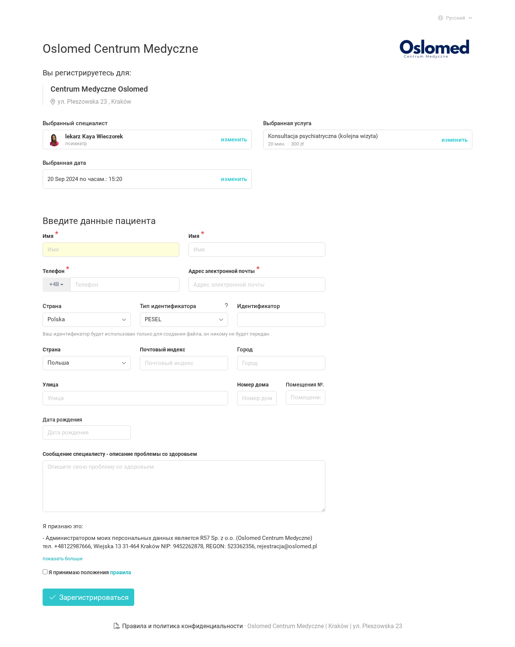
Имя (48, 236)
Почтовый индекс (162, 349)
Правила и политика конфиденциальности (182, 626)
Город (245, 349)
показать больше (63, 558)
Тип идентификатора (168, 306)
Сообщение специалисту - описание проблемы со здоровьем (120, 454)
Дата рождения (62, 420)
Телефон (53, 271)
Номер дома (253, 385)
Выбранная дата (64, 162)
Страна (52, 306)
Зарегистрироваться (93, 597)
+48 (54, 284)
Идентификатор (258, 306)
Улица (50, 385)
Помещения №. (305, 385)
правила (120, 572)
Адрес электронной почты (222, 271)
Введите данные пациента (99, 221)
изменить (454, 139)
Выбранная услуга (287, 123)
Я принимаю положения (90, 572)
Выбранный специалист (75, 123)
